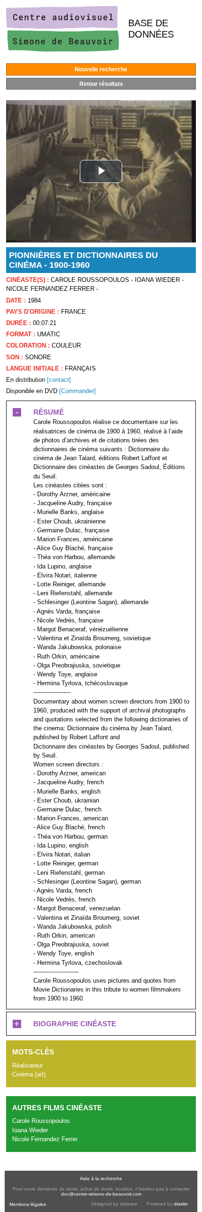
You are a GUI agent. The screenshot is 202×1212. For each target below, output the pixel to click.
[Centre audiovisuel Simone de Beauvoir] (62, 49)
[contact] (59, 379)
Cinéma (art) (29, 1074)
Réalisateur (27, 1065)
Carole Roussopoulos (41, 1120)
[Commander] (77, 390)
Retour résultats (101, 84)
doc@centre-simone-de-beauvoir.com (101, 1194)
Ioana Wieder (30, 1130)
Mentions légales (27, 1204)
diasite (181, 1203)
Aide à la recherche (101, 1178)
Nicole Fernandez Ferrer (45, 1139)
